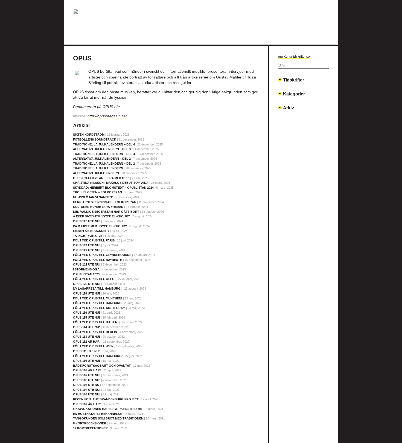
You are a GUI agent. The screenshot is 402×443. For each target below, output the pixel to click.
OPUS (82, 58)
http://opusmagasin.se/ (107, 116)
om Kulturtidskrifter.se (294, 56)
